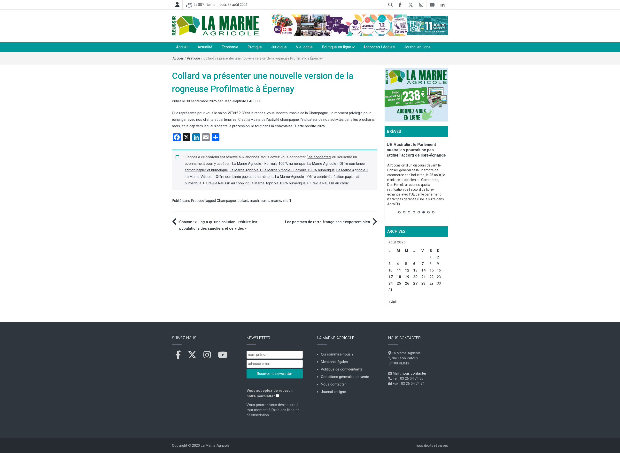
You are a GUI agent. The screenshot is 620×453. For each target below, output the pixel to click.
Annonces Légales (379, 47)
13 (415, 270)
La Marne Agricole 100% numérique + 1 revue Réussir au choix (299, 183)
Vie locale (304, 47)
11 (399, 270)
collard (243, 200)
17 (390, 277)
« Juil (392, 302)
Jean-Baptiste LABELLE (242, 101)
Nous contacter (333, 384)
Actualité (205, 47)
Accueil (182, 47)
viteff (287, 200)
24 (390, 283)
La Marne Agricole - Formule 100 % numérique (269, 163)
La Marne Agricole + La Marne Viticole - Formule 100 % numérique (282, 170)
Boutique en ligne (336, 47)
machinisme (259, 200)
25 (399, 283)
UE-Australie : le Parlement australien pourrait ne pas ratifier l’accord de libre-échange (416, 150)
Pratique (255, 47)
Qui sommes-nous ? (337, 354)
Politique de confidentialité (342, 369)
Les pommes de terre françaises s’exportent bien (327, 222)
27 (415, 283)
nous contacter (414, 373)
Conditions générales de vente (345, 377)
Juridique (279, 47)
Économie (230, 47)
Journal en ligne (417, 47)
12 (407, 270)
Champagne (226, 200)
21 (423, 277)
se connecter (319, 157)
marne (276, 200)
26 (407, 283)
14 (423, 270)
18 (399, 277)
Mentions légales (334, 362)
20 (415, 277)
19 (407, 277)
